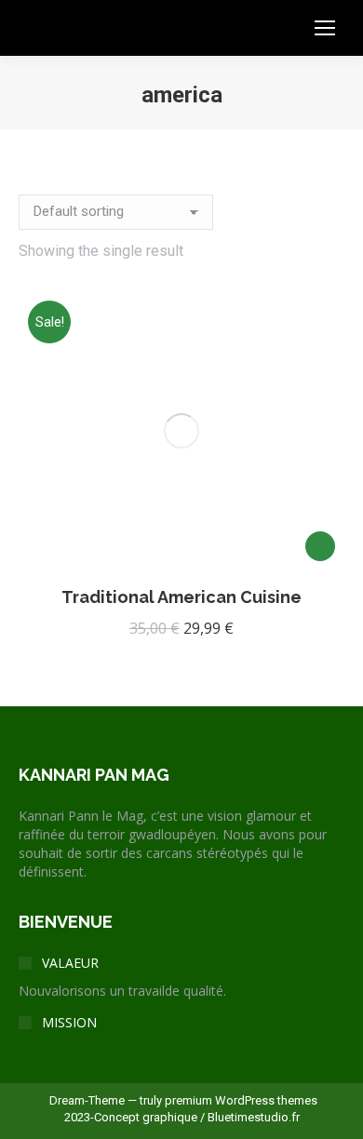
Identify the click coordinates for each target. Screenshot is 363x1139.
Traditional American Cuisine (181, 597)
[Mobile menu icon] (325, 28)
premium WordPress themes (241, 1100)
